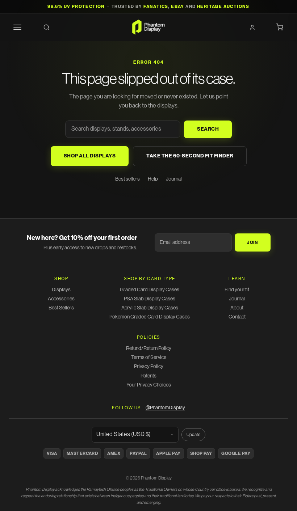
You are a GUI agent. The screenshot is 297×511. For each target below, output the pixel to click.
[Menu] (17, 27)
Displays (61, 289)
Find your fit (237, 289)
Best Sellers (61, 308)
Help (153, 179)
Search (208, 129)
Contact (237, 317)
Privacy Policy (148, 366)
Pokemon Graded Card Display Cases (149, 317)
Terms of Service (148, 357)
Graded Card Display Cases (149, 289)
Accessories (61, 298)
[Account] (252, 27)
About (236, 308)
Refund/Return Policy (148, 348)
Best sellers (127, 179)
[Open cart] (279, 27)
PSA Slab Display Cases (149, 298)
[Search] (46, 27)
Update (193, 434)
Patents (148, 376)
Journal (174, 179)
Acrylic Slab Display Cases (149, 308)
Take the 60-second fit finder (189, 156)
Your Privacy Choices (148, 385)
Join (252, 242)
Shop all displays (90, 156)
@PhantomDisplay (165, 407)
